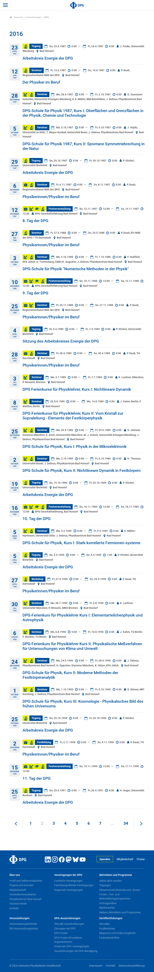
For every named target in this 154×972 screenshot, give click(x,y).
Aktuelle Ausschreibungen (69, 923)
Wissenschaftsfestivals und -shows (119, 889)
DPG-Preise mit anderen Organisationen (68, 939)
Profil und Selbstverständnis (25, 880)
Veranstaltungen (33, 17)
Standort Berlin (18, 903)
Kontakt (14, 908)
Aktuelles (104, 923)
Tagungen (105, 885)
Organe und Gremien (21, 885)
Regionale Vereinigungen (68, 889)
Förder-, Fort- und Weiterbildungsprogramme (114, 896)
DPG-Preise (60, 933)
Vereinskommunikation (22, 894)
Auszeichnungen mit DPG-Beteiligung (75, 951)
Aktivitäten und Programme (115, 875)
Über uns (14, 875)
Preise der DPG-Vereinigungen (71, 946)
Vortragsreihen (108, 903)
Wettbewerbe (107, 907)
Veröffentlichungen (110, 918)
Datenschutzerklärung (132, 965)
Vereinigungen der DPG (68, 875)
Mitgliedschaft (125, 859)
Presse (141, 859)
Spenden (105, 859)
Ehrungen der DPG (65, 928)
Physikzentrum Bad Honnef (25, 899)
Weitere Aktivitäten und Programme (119, 912)
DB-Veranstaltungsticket (23, 928)
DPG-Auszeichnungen (67, 918)
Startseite (18, 17)
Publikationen (107, 928)
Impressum (95, 965)
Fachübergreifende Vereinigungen (74, 885)
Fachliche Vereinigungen (68, 880)
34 (126, 823)
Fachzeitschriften (109, 937)
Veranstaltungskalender (23, 923)
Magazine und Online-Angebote (117, 933)
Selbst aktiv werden (110, 880)
